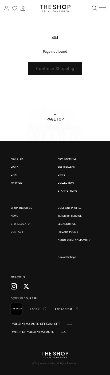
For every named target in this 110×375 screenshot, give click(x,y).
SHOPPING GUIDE (21, 207)
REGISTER (17, 158)
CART (14, 174)
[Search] (94, 8)
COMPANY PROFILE (69, 207)
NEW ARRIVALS (67, 158)
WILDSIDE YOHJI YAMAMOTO (33, 332)
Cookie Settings (67, 257)
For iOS (35, 309)
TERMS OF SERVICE (70, 215)
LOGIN (14, 166)
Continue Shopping (55, 68)
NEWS (14, 215)
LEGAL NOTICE (67, 223)
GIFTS (61, 174)
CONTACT (17, 231)
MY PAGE (16, 182)
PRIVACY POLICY (68, 231)
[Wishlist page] (14, 8)
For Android (64, 309)
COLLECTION (66, 182)
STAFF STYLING (67, 190)
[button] (102, 8)
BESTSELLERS (66, 166)
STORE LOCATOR (21, 223)
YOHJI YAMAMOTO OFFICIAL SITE (36, 324)
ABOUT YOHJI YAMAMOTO (74, 239)
